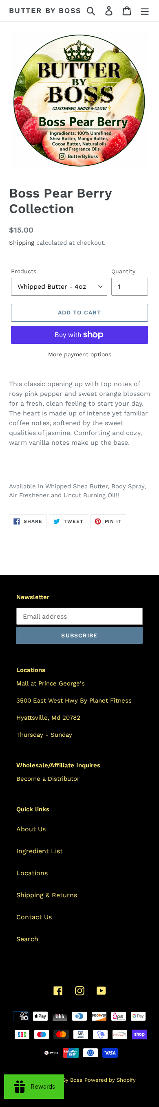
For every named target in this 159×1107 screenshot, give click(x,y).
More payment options (79, 354)
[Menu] (145, 11)
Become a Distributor (48, 778)
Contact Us (34, 917)
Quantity (123, 271)
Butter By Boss (45, 10)
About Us (31, 829)
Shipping (21, 242)
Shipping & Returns (46, 895)
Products (23, 271)
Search (27, 939)
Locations (32, 873)
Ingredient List (39, 851)
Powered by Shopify (110, 1080)
